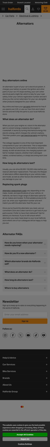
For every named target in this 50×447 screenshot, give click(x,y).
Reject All (25, 439)
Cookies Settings (25, 444)
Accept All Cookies (25, 434)
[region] (25, 434)
